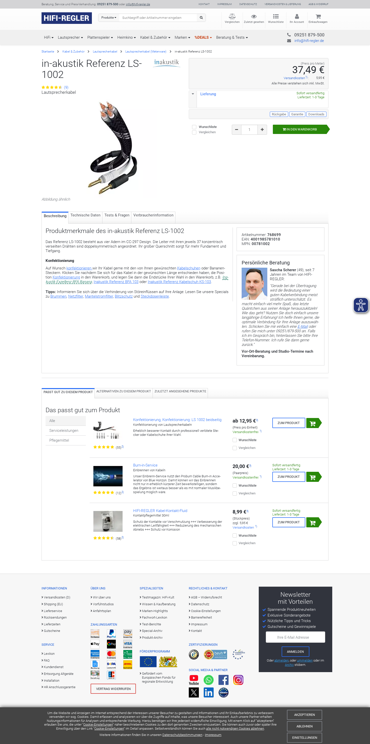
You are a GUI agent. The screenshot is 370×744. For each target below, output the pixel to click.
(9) (65, 87)
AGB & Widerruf (318, 4)
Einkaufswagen (318, 22)
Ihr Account (297, 22)
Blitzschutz (124, 296)
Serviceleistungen (63, 430)
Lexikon (49, 654)
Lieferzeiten (52, 624)
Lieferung (208, 94)
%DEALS (202, 37)
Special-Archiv (152, 631)
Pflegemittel (59, 440)
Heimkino (125, 37)
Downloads (316, 114)
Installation (51, 680)
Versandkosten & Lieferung (283, 4)
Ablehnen (305, 726)
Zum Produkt (289, 423)
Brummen (58, 296)
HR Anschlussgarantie (60, 687)
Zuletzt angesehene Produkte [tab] (180, 391)
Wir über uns (102, 597)
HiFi (47, 37)
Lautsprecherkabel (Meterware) (145, 51)
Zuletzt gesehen (254, 22)
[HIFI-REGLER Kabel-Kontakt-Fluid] (108, 522)
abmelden (281, 660)
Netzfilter (75, 296)
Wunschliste (276, 22)
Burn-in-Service (145, 465)
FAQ (47, 660)
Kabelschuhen (188, 268)
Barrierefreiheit (201, 617)
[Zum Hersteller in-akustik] (166, 63)
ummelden (305, 660)
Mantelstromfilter (99, 296)
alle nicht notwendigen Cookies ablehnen (235, 728)
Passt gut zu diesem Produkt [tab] (68, 392)
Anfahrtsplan (102, 611)
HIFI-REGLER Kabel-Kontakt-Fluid (160, 510)
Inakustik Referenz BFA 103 (116, 282)
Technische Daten (85, 215)
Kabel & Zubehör (153, 37)
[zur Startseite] (67, 18)
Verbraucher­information (153, 215)
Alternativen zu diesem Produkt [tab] (123, 391)
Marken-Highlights (155, 611)
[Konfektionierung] (108, 431)
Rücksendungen (55, 617)
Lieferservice (53, 611)
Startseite (48, 51)
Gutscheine (52, 631)
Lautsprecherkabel (105, 51)
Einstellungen (304, 737)
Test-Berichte (151, 624)
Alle (52, 420)
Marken (181, 37)
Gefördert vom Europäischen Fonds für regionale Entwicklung (158, 678)
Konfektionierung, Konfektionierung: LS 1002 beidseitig (177, 419)
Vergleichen (232, 22)
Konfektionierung (66, 277)
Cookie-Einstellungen (98, 724)
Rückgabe (279, 114)
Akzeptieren (304, 715)
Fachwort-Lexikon (154, 617)
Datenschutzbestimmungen (182, 735)
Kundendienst (53, 667)
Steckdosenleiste (155, 296)
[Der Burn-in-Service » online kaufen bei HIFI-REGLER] (108, 476)
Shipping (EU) (53, 604)
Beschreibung (55, 216)
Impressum (213, 735)
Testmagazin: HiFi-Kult (158, 597)
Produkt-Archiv (152, 637)
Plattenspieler (98, 37)
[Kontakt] (299, 34)
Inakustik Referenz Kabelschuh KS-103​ (179, 282)
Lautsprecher (69, 37)
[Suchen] (201, 18)
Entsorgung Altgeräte (58, 674)
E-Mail (303, 326)
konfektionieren (79, 268)
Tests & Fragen (116, 215)
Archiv (289, 665)
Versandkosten (294, 78)
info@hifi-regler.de (138, 4)
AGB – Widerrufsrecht (206, 597)
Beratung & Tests (230, 37)
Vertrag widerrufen (113, 689)
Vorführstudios (103, 604)
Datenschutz (248, 4)
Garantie (297, 114)
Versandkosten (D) (57, 597)
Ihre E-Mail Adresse (293, 637)
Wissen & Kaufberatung (158, 604)
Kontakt (204, 4)
